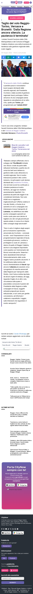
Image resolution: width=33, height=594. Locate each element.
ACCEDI (15, 570)
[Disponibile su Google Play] (22, 485)
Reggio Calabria (17, 345)
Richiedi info (6, 546)
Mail (4, 558)
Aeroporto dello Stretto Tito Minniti (11, 342)
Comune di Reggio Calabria (15, 131)
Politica (13, 7)
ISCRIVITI (13, 582)
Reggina (26, 7)
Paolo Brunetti (22, 133)
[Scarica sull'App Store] (10, 485)
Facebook (12, 558)
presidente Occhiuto (20, 182)
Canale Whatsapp (20, 334)
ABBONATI (26, 2)
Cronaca (19, 7)
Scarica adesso (16, 18)
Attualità (27, 345)
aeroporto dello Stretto (13, 83)
